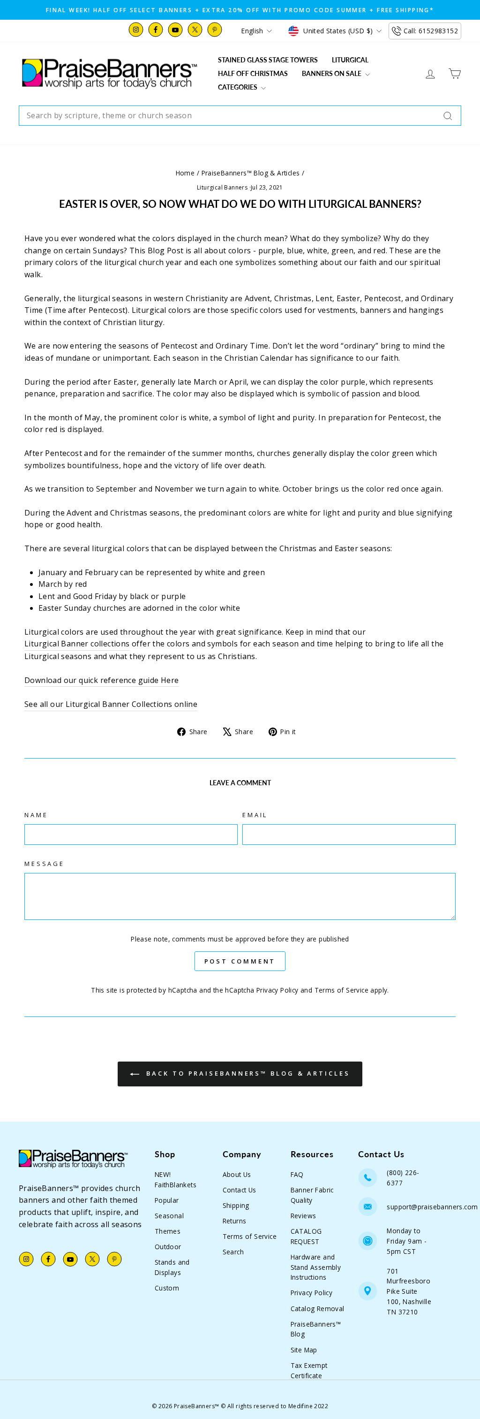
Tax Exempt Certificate (309, 1370)
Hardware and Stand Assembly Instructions (316, 1267)
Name (36, 815)
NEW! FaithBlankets (175, 1179)
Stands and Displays (172, 1267)
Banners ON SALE (332, 73)
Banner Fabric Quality (312, 1195)
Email (255, 815)
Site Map (304, 1349)
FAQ (297, 1174)
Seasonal (169, 1215)
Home (185, 172)
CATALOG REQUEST (306, 1236)
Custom (167, 1287)
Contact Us (239, 1189)
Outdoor (168, 1246)
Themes (167, 1231)
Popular (167, 1200)
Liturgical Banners (222, 187)
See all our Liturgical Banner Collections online (110, 704)
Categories (238, 87)
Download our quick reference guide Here (101, 680)
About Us (237, 1174)
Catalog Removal (318, 1308)
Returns (235, 1220)
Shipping (236, 1205)
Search (233, 1251)
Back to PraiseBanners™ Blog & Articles (246, 1073)
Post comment (240, 961)
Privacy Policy (277, 990)
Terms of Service (341, 990)
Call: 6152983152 (431, 30)
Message (44, 863)
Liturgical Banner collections (77, 643)
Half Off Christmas (253, 73)
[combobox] (240, 116)
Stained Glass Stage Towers (268, 60)
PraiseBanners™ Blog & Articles (251, 172)
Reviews (303, 1215)
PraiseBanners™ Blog (316, 1329)
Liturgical (350, 60)
